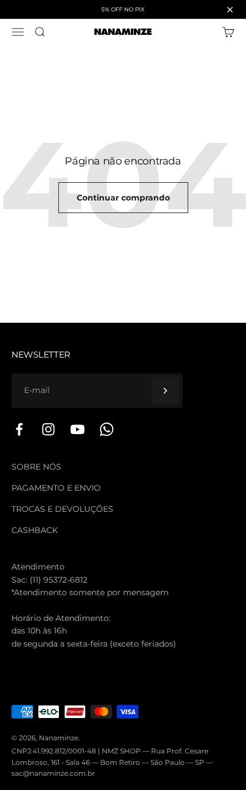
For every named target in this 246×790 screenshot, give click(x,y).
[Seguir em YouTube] (77, 429)
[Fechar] (230, 9)
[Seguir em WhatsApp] (106, 429)
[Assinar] (165, 390)
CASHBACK (34, 530)
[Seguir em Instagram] (48, 429)
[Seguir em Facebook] (19, 429)
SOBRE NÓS (36, 467)
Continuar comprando (123, 198)
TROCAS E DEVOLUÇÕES (62, 509)
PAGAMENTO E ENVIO (56, 488)
